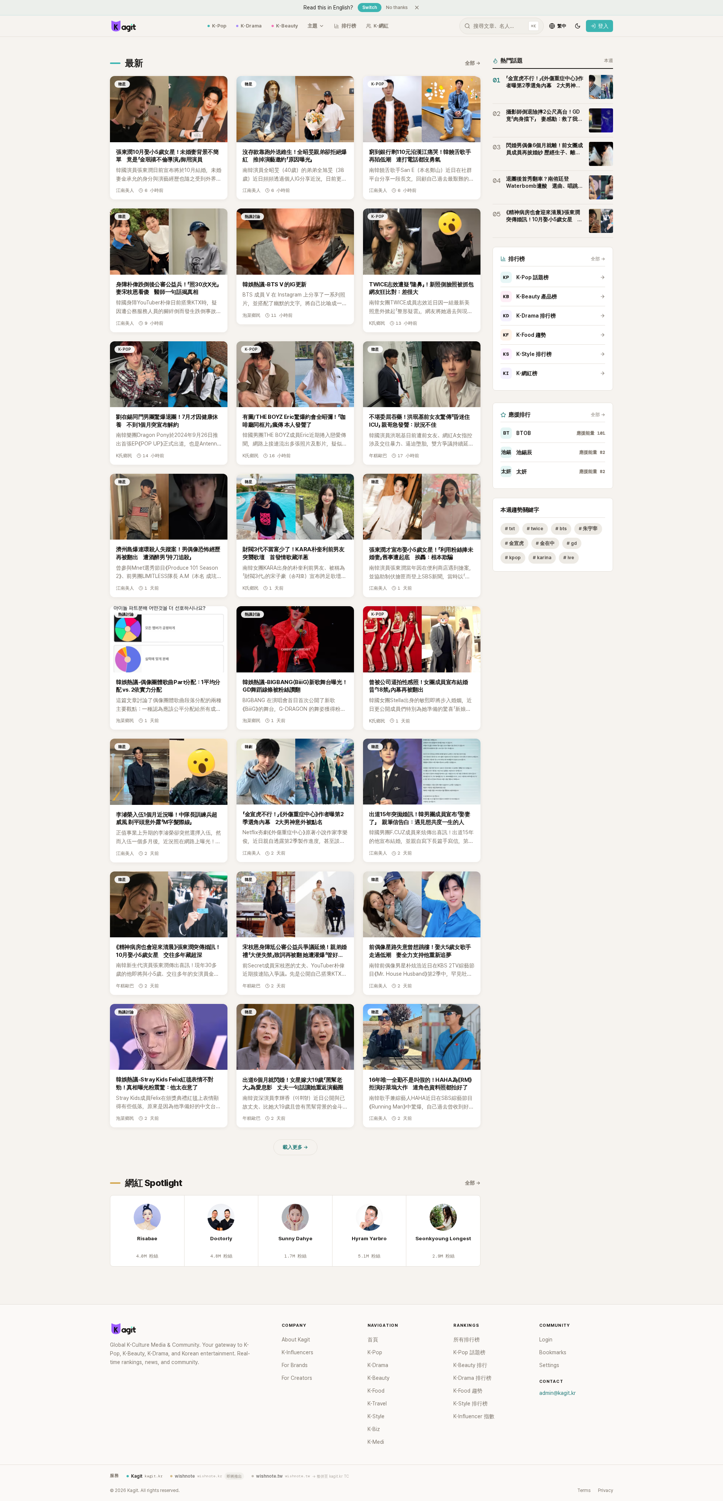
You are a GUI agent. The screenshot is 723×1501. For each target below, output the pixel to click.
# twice (535, 528)
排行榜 (349, 26)
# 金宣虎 (514, 543)
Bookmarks (552, 1352)
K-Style (376, 1416)
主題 (312, 26)
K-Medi (376, 1442)
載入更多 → (295, 1147)
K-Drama (251, 26)
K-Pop (219, 26)
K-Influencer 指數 (473, 1416)
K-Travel (377, 1404)
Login (545, 1340)
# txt (510, 528)
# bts (561, 528)
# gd (572, 543)
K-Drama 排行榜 (529, 316)
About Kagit (296, 1340)
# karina (542, 558)
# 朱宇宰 (588, 528)
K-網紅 (381, 26)
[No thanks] (417, 8)
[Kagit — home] (123, 26)
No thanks (397, 7)
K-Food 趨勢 (524, 335)
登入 (603, 26)
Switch (369, 7)
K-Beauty (287, 26)
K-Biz (374, 1429)
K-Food (376, 1391)
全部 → (472, 63)
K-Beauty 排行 (470, 1365)
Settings (549, 1365)
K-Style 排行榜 (527, 354)
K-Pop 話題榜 (526, 277)
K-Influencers (297, 1352)
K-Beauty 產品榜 (530, 297)
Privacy (605, 1490)
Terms (583, 1490)
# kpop (513, 558)
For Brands (295, 1365)
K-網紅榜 (520, 373)
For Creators (297, 1378)
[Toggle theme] (578, 26)
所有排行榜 (466, 1340)
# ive (568, 558)
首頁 (373, 1340)
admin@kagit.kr (557, 1393)
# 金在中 (545, 543)
